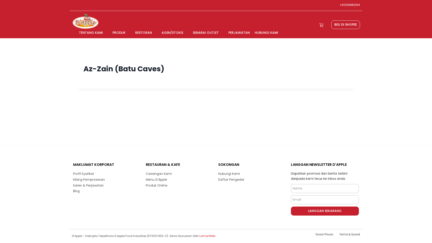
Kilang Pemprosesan (89, 179)
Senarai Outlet (206, 32)
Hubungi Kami (266, 32)
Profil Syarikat (83, 173)
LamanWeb (207, 236)
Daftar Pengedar (231, 179)
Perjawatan (239, 32)
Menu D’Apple (156, 179)
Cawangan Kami (159, 173)
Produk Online (156, 185)
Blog (76, 191)
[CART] (321, 25)
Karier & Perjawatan (88, 185)
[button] (345, 24)
